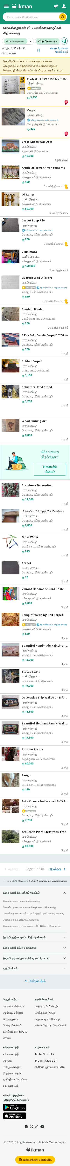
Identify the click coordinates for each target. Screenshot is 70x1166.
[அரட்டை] (56, 6)
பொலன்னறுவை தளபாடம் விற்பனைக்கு (21, 901)
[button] (52, 49)
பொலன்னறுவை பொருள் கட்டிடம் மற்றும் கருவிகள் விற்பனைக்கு (33, 913)
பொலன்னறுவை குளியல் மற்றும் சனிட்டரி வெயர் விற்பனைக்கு (32, 926)
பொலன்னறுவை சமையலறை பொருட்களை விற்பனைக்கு (29, 907)
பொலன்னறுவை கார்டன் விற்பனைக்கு (21, 919)
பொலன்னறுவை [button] (15, 41)
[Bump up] (66, 186)
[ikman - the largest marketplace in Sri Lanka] (22, 6)
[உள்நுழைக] (64, 6)
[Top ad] (66, 102)
